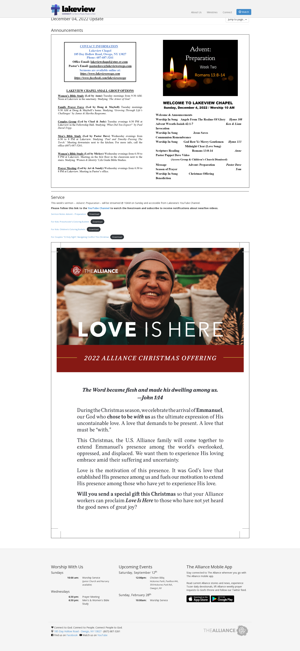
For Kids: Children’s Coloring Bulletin (68, 229)
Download (94, 214)
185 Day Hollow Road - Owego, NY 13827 (77, 631)
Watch (245, 12)
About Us (196, 12)
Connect (227, 12)
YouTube (102, 635)
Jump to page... (236, 19)
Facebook (72, 635)
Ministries (212, 12)
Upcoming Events (135, 567)
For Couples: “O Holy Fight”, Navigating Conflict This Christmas (80, 237)
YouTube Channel (99, 208)
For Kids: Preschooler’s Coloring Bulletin (70, 221)
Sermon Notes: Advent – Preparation (68, 214)
